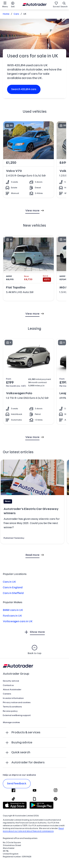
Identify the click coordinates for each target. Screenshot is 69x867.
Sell (13, 7)
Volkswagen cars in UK (18, 621)
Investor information (13, 698)
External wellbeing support (17, 715)
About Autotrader (12, 690)
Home (6, 14)
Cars (16, 14)
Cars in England (12, 587)
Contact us (8, 685)
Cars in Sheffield (13, 593)
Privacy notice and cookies (17, 703)
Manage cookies (11, 722)
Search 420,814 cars (23, 89)
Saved (56, 7)
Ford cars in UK (12, 615)
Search (64, 7)
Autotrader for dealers (28, 762)
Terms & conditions (12, 707)
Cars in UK (9, 582)
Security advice (11, 681)
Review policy (10, 711)
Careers (7, 694)
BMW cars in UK (13, 610)
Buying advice (21, 742)
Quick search (20, 752)
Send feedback (16, 783)
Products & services (25, 732)
